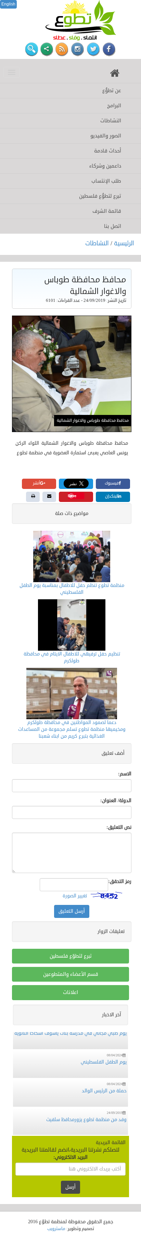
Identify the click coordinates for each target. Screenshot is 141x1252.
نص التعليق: (118, 827)
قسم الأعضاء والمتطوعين (70, 974)
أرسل (70, 1187)
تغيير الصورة (75, 895)
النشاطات (98, 243)
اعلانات (70, 992)
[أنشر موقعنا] (47, 49)
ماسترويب (56, 1229)
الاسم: (124, 774)
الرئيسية (124, 243)
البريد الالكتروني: (70, 1157)
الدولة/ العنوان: (115, 800)
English (8, 4)
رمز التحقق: (119, 881)
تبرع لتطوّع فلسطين (71, 956)
